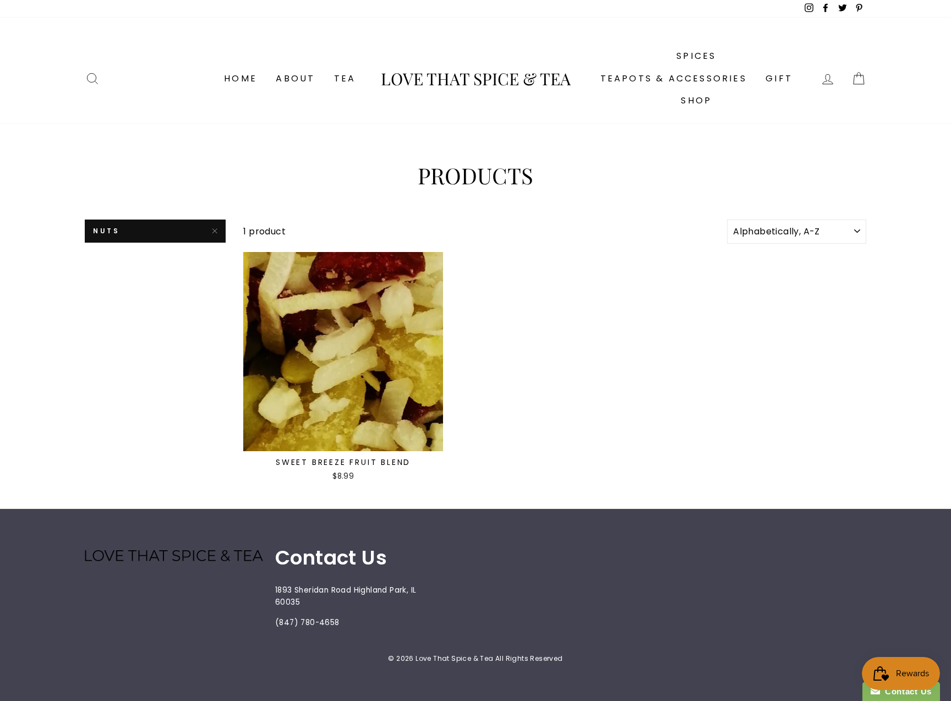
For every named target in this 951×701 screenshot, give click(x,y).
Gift (779, 78)
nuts (106, 231)
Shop (696, 100)
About (295, 78)
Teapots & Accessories (673, 78)
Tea (345, 78)
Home (240, 78)
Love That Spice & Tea (476, 78)
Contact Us (906, 691)
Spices (696, 56)
